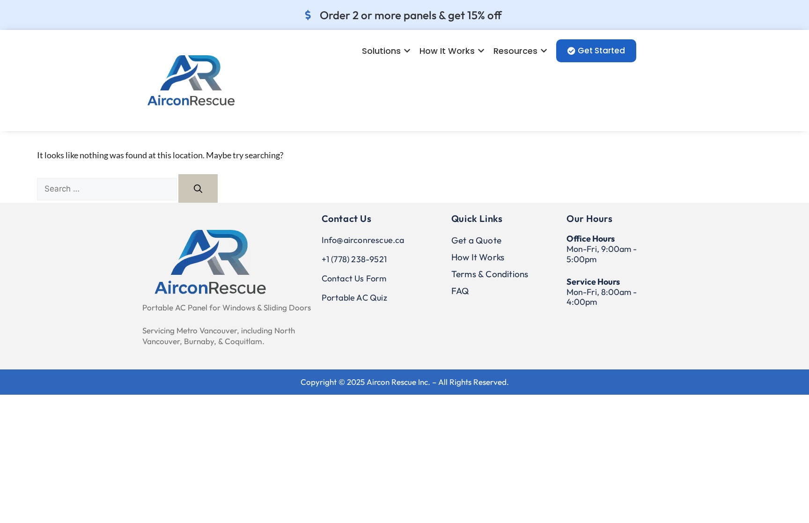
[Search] (198, 188)
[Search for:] (107, 188)
